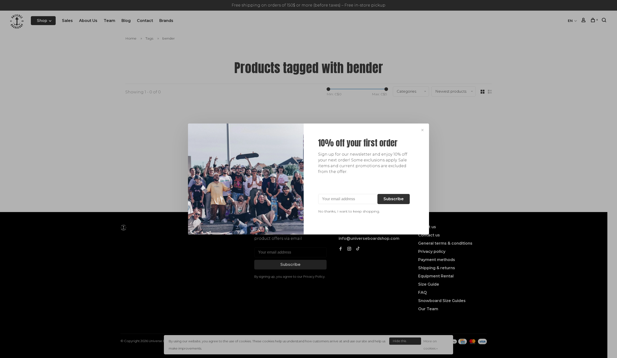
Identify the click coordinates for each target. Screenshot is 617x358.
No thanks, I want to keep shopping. (349, 211)
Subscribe (393, 199)
